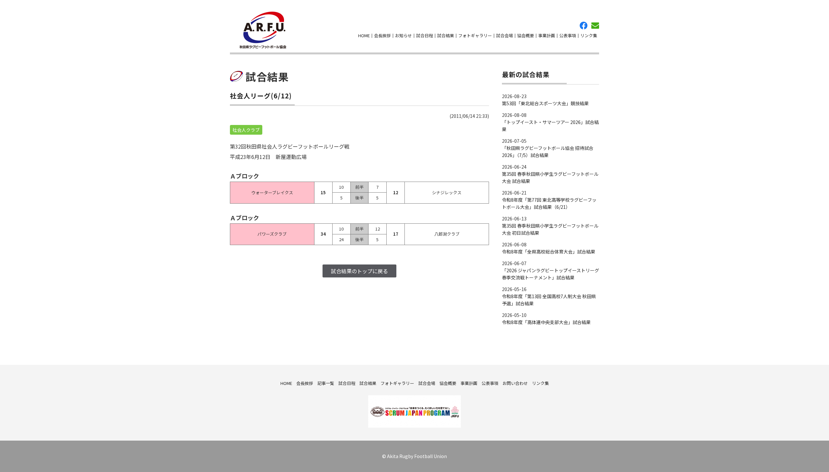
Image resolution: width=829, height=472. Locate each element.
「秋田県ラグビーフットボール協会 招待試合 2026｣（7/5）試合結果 (547, 151)
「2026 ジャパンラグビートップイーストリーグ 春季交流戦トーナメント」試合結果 (550, 274)
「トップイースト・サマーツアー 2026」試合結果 (550, 125)
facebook (583, 25)
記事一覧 (325, 383)
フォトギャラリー (475, 35)
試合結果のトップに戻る (359, 271)
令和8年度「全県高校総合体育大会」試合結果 (548, 251)
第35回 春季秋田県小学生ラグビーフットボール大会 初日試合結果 (550, 229)
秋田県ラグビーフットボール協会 (263, 30)
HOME (364, 35)
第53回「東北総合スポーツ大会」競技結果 (545, 103)
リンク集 (588, 35)
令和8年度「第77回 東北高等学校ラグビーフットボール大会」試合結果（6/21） (549, 203)
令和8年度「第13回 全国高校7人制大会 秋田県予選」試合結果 (549, 300)
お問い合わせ (595, 25)
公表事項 (567, 35)
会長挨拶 (382, 35)
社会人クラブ (246, 130)
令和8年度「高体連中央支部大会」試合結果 (546, 322)
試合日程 (424, 35)
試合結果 (445, 35)
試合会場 (504, 35)
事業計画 (546, 35)
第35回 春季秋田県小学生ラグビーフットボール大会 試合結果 (550, 177)
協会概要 (525, 35)
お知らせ (403, 35)
